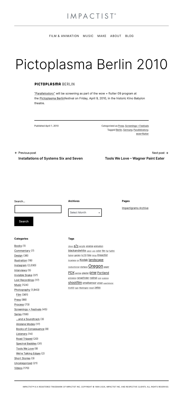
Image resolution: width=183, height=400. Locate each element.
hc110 (83, 255)
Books (18, 245)
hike (89, 255)
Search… (19, 201)
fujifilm (112, 251)
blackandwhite (77, 250)
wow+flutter (142, 134)
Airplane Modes (25, 324)
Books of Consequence (30, 328)
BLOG (129, 36)
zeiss (98, 287)
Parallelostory (141, 130)
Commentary (22, 250)
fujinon (71, 255)
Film (18, 294)
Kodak (84, 260)
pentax (78, 273)
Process (19, 304)
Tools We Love (25, 348)
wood (91, 288)
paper (106, 267)
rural (99, 278)
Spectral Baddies (26, 343)
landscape (96, 260)
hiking (94, 255)
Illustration (20, 260)
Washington (83, 288)
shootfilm (75, 282)
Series (18, 314)
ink (78, 260)
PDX (71, 272)
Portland (103, 272)
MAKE (102, 36)
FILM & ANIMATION (64, 36)
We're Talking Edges (28, 353)
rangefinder (83, 277)
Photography (22, 289)
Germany (127, 130)
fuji (107, 251)
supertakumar (108, 283)
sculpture (105, 278)
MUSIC (88, 36)
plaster (85, 273)
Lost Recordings (24, 280)
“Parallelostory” (44, 93)
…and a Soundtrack (28, 319)
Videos (18, 368)
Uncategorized (23, 363)
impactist (102, 255)
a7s (76, 246)
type (76, 288)
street (100, 283)
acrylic (82, 246)
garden (77, 255)
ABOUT (116, 36)
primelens (72, 278)
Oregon (95, 265)
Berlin (119, 130)
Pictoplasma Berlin (52, 98)
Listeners (21, 333)
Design (18, 255)
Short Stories (22, 358)
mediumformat (73, 267)
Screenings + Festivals (137, 126)
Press (121, 126)
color (98, 250)
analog (89, 246)
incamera (72, 260)
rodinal (93, 277)
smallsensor (89, 282)
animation (98, 246)
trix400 (71, 288)
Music (17, 284)
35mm (70, 246)
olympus (84, 267)
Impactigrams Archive (135, 208)
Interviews (20, 270)
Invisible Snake (23, 275)
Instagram (20, 265)
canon (89, 251)
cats (93, 251)
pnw (93, 272)
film (103, 250)
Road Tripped (24, 338)
